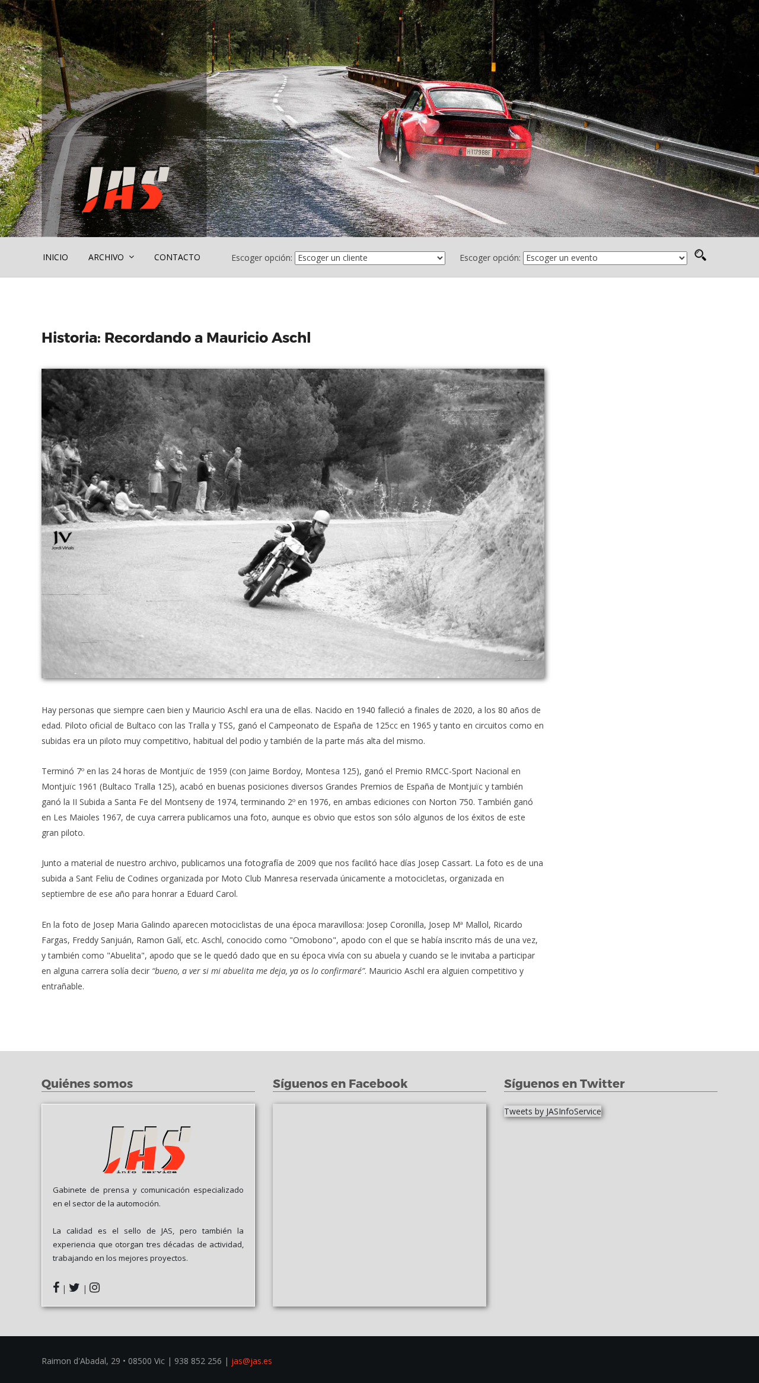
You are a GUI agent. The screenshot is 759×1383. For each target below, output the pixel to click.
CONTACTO (177, 257)
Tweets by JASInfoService (552, 1111)
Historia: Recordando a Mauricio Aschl (178, 337)
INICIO (55, 257)
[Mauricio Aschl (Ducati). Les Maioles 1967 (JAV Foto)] (293, 523)
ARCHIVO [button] (107, 257)
